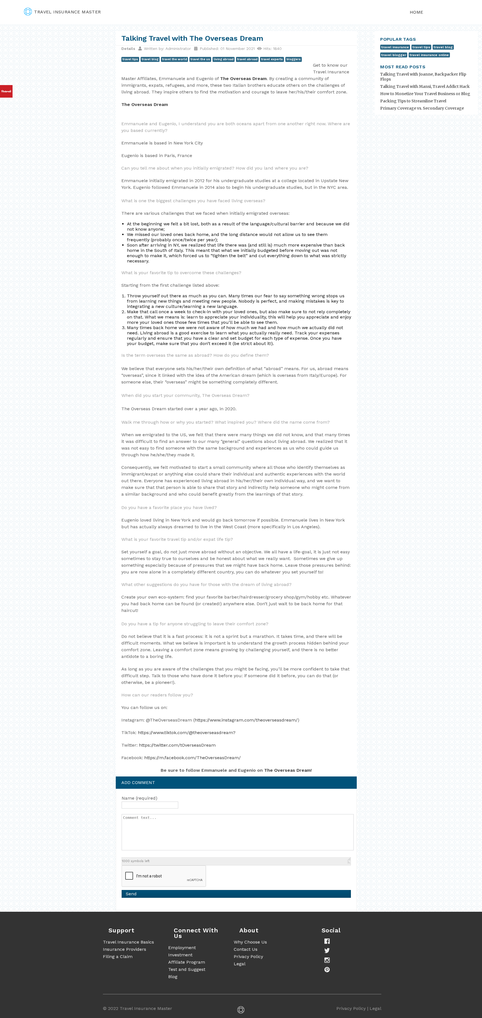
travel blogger (393, 55)
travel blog (150, 59)
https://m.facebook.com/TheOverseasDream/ (192, 757)
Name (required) (139, 798)
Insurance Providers (124, 949)
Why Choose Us (250, 942)
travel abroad (247, 59)
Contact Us (245, 949)
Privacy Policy (248, 956)
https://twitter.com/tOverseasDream (177, 745)
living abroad (223, 59)
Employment (182, 947)
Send (131, 893)
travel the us (200, 59)
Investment (180, 954)
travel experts (272, 59)
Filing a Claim (117, 956)
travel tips (130, 59)
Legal (239, 963)
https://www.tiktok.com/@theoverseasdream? (186, 732)
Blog (172, 976)
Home (416, 12)
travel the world (174, 59)
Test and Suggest (186, 969)
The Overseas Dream (243, 78)
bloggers (293, 59)
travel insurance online (429, 55)
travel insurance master (67, 12)
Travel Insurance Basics (128, 942)
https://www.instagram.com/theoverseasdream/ (246, 720)
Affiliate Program (186, 962)
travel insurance (395, 47)
